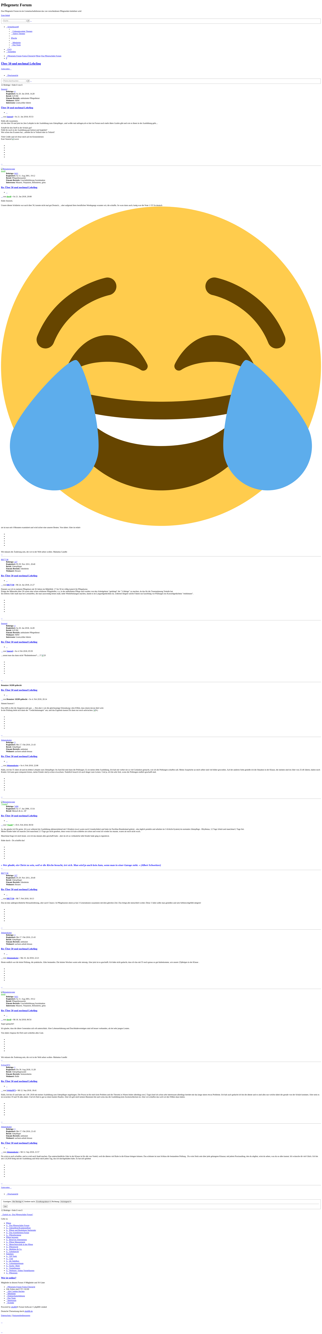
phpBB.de (29, 1311)
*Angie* (4, 804)
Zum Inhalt (5, 15)
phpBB (14, 1307)
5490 (16, 806)
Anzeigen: (7, 1201)
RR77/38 (4, 560)
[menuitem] (21, 31)
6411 (16, 173)
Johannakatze (6, 740)
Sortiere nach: (30, 1201)
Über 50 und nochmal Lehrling (21, 63)
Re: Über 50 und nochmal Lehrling (19, 187)
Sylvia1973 (5, 1065)
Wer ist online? (8, 1278)
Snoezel (4, 89)
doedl (3, 171)
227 (15, 562)
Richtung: (56, 1201)
